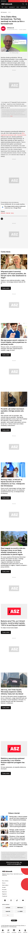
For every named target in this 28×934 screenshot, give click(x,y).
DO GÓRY (13, 920)
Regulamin (4, 894)
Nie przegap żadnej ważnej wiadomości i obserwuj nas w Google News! (15, 207)
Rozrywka (4, 889)
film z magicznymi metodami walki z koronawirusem (13, 134)
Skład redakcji (5, 885)
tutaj (11, 116)
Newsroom (4, 891)
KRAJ (18, 7)
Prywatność (4, 896)
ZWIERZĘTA (23, 7)
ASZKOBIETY (12, 7)
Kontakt (4, 887)
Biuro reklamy (5, 880)
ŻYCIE (6, 7)
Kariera (3, 883)
